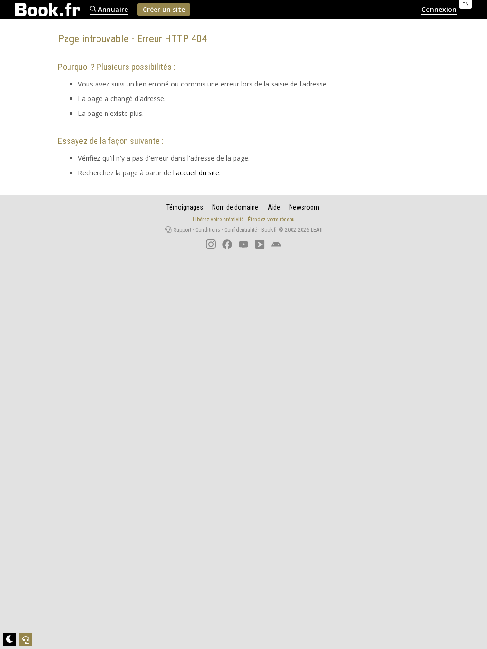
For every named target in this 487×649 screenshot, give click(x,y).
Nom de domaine (235, 207)
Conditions (207, 230)
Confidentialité (240, 230)
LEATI (317, 230)
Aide (274, 207)
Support (181, 230)
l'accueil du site (196, 172)
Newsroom (304, 207)
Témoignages (184, 207)
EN (465, 4)
